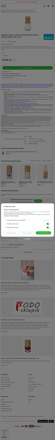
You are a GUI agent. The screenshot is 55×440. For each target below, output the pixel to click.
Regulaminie (6, 215)
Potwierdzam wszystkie (43, 232)
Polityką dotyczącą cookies (36, 211)
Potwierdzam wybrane (11, 232)
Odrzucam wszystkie (27, 232)
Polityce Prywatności (14, 215)
